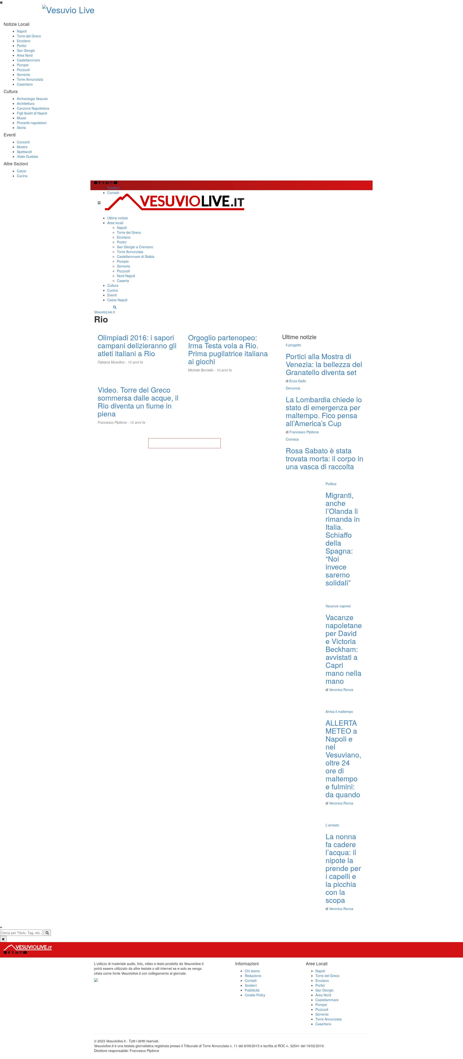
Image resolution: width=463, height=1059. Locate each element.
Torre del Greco (29, 36)
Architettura (25, 103)
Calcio (21, 170)
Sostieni (113, 187)
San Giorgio (26, 50)
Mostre (22, 146)
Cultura (112, 285)
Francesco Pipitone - (114, 422)
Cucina (22, 175)
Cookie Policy (255, 994)
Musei (21, 117)
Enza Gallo (297, 380)
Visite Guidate (27, 156)
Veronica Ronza (341, 689)
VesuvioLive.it (104, 311)
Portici (21, 45)
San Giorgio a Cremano (135, 246)
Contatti (113, 192)
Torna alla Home (184, 443)
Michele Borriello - (202, 370)
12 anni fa (137, 422)
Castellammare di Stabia (135, 256)
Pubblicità (252, 990)
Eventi (112, 295)
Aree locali (115, 222)
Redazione (253, 975)
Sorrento (23, 74)
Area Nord (25, 55)
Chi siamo (252, 970)
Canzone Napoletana (33, 108)
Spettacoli (24, 151)
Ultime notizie (117, 217)
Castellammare (28, 60)
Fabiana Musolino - (113, 362)
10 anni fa (135, 362)
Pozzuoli (23, 69)
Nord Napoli (126, 275)
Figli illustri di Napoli (32, 113)
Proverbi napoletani (32, 122)
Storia (21, 127)
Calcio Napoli (117, 299)
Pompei (22, 64)
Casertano (25, 84)
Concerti (23, 142)
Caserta (123, 280)
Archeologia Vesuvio (32, 98)
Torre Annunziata (30, 79)
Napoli (22, 31)
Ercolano (23, 40)
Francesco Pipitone (304, 431)
